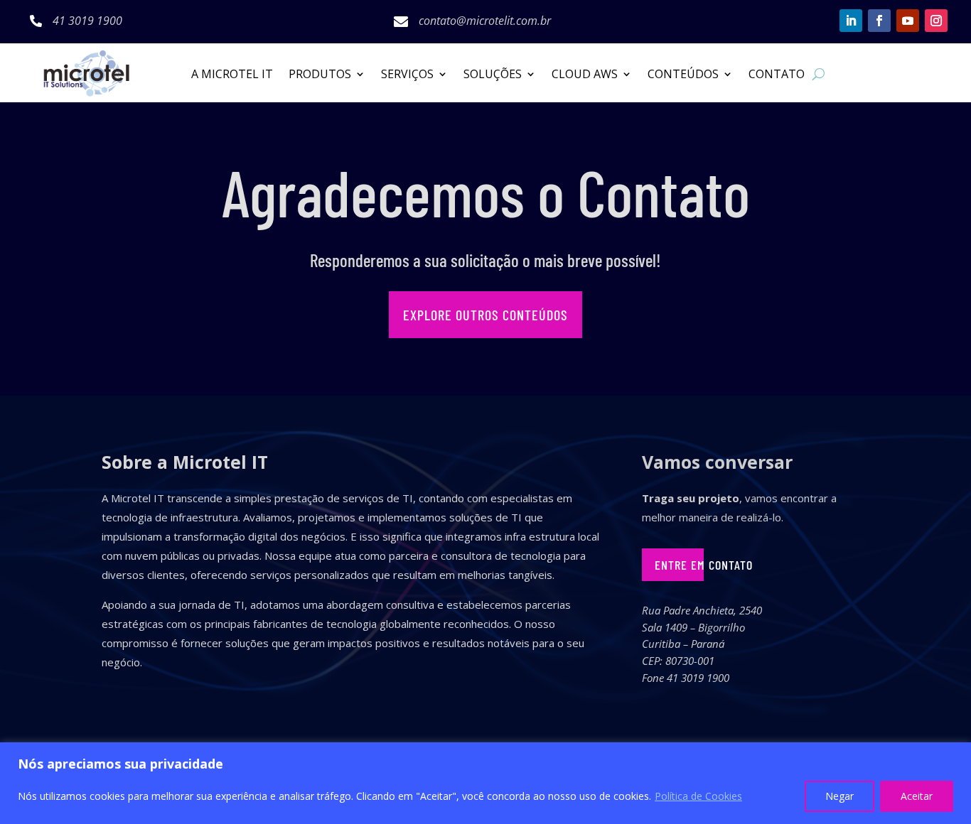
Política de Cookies (698, 796)
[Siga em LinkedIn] (850, 20)
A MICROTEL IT (232, 75)
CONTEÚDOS (683, 75)
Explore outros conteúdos (485, 314)
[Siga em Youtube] (907, 20)
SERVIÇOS (407, 75)
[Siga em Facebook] (879, 20)
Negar (839, 796)
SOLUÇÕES (492, 75)
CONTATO (777, 75)
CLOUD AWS (585, 75)
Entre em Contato (704, 565)
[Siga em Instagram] (936, 20)
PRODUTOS (320, 75)
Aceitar (917, 796)
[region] (485, 783)
